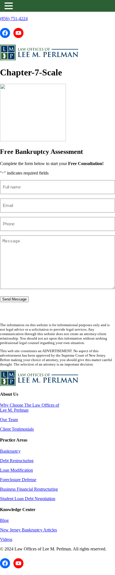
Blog (4, 520)
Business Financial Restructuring (29, 489)
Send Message (14, 299)
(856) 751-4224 (14, 18)
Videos (6, 539)
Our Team (9, 419)
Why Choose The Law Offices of (29, 405)
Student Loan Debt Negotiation (27, 498)
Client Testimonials (17, 429)
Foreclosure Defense (18, 479)
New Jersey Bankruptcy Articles (28, 530)
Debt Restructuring (16, 460)
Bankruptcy (10, 451)
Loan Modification (16, 470)
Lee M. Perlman (14, 410)
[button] (9, 6)
